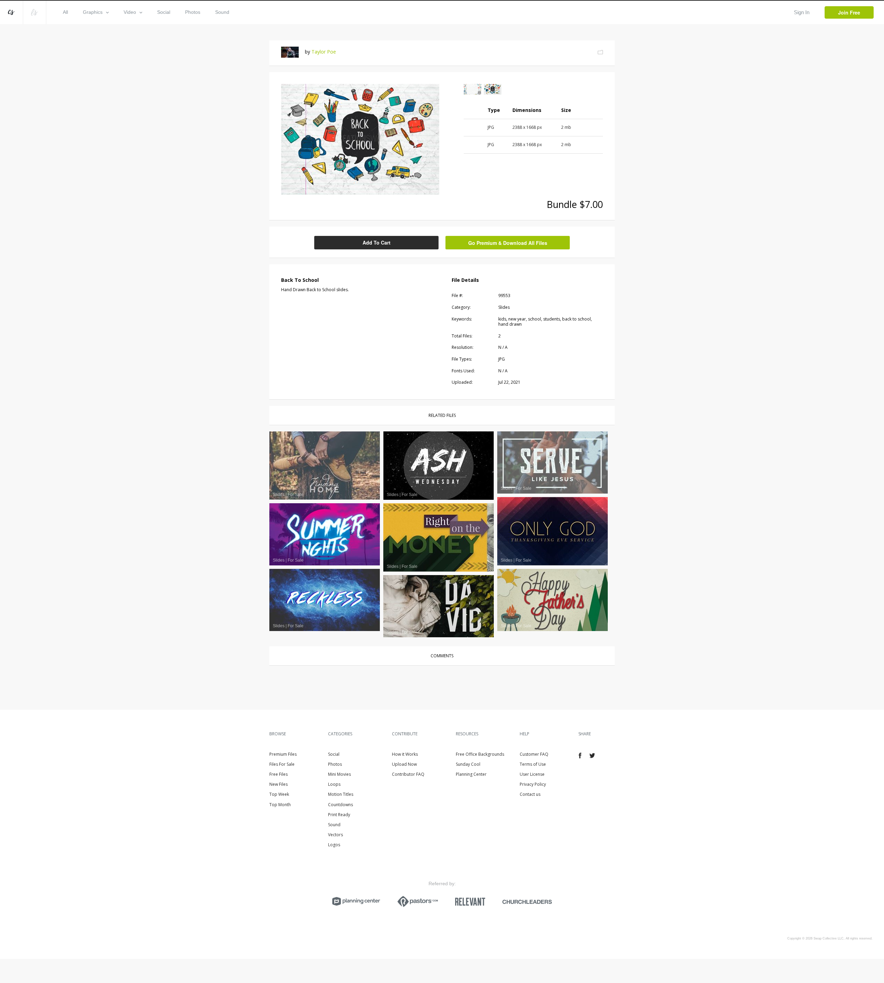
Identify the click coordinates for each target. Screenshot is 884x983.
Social (163, 12)
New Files (278, 784)
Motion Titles (340, 794)
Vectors (335, 835)
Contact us (530, 794)
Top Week (279, 794)
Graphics (93, 12)
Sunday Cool (468, 764)
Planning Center (471, 774)
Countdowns (340, 805)
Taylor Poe (323, 51)
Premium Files (283, 754)
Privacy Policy (533, 784)
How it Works (405, 754)
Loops (334, 784)
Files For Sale (282, 764)
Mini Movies (339, 774)
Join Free (849, 12)
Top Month (280, 805)
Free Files (278, 774)
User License (532, 774)
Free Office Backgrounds (480, 754)
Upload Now (404, 764)
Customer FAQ (534, 754)
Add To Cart (377, 242)
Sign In (801, 12)
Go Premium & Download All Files (507, 242)
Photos (192, 12)
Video (130, 12)
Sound (222, 12)
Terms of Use (533, 764)
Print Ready (339, 815)
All (65, 12)
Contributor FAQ (408, 774)
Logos (334, 845)
